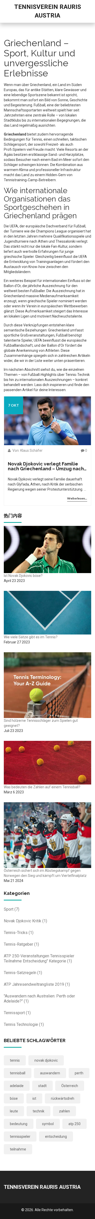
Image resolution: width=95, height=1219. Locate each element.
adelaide (17, 1086)
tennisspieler (20, 1136)
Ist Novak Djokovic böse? (23, 576)
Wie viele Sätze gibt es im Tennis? (31, 637)
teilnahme (18, 1149)
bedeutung (18, 1124)
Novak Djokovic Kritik (25, 921)
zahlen (64, 1111)
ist (34, 1098)
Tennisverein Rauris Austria (42, 1187)
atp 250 (74, 1124)
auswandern (50, 1073)
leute (14, 1111)
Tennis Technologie (24, 1024)
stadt (42, 1086)
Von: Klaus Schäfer (27, 450)
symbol (48, 1124)
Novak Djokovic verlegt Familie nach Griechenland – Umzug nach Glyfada (46, 466)
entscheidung (56, 1136)
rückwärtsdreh (62, 1098)
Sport (11, 909)
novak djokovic (46, 1060)
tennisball (17, 1073)
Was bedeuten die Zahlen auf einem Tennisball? (42, 787)
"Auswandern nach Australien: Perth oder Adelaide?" (39, 999)
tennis (15, 1060)
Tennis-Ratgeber (21, 944)
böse (14, 1098)
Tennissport (17, 1012)
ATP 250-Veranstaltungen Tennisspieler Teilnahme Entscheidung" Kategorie (39, 958)
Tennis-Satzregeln (23, 972)
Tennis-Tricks (18, 932)
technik (38, 1111)
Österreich (69, 1086)
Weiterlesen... (77, 498)
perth (79, 1073)
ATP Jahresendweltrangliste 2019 (37, 984)
